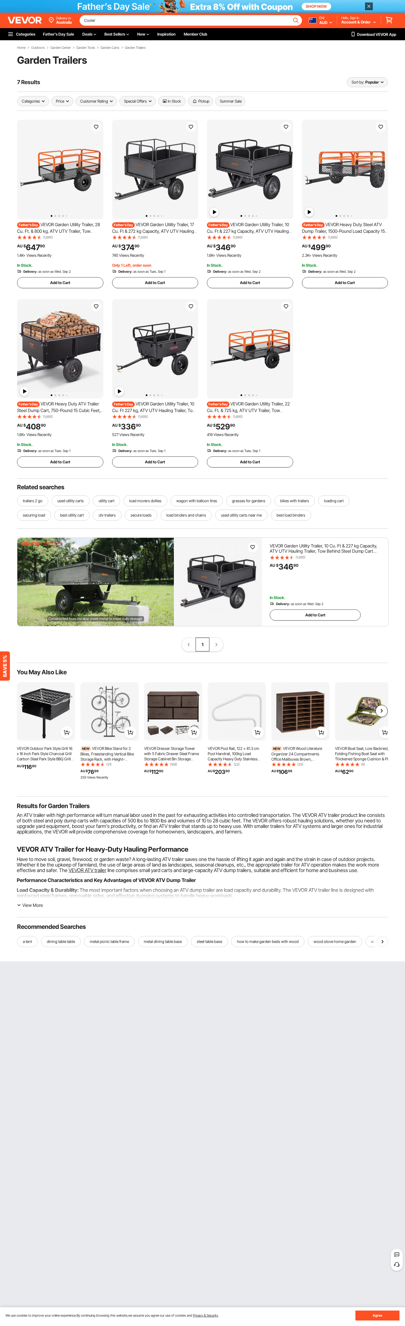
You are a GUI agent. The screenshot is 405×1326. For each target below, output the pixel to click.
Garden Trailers (135, 48)
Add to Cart (60, 282)
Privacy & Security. (205, 1315)
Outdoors (38, 48)
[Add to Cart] (67, 732)
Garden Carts (110, 48)
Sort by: (358, 82)
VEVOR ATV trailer (87, 870)
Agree (377, 1315)
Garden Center (60, 48)
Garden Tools (85, 48)
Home (21, 48)
